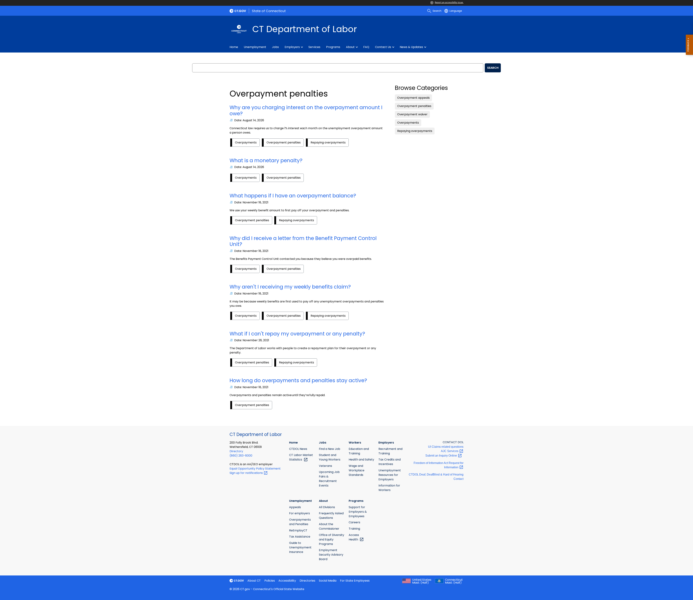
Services (314, 47)
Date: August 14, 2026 (249, 120)
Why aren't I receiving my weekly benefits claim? (290, 286)
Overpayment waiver (412, 114)
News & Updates (411, 47)
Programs (333, 47)
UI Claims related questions (445, 446)
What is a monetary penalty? (266, 160)
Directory (236, 451)
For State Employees (355, 581)
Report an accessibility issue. (449, 2)
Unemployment (255, 47)
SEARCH (492, 68)
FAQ (366, 47)
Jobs (275, 47)
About (350, 47)
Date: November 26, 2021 (251, 340)
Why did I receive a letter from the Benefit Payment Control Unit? (303, 241)
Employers (292, 47)
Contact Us (383, 47)
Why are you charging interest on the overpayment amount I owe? (306, 110)
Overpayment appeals (413, 98)
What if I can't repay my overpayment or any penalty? (297, 333)
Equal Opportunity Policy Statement (255, 468)
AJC (450, 451)
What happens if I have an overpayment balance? (293, 195)
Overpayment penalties (284, 142)
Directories (307, 581)
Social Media (327, 581)
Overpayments (246, 142)
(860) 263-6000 (241, 455)
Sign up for (246, 473)
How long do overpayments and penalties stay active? (298, 380)
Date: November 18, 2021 (251, 202)
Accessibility (287, 581)
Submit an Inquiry (441, 455)
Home (234, 47)
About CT (254, 581)
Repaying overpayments (328, 142)
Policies (269, 581)
